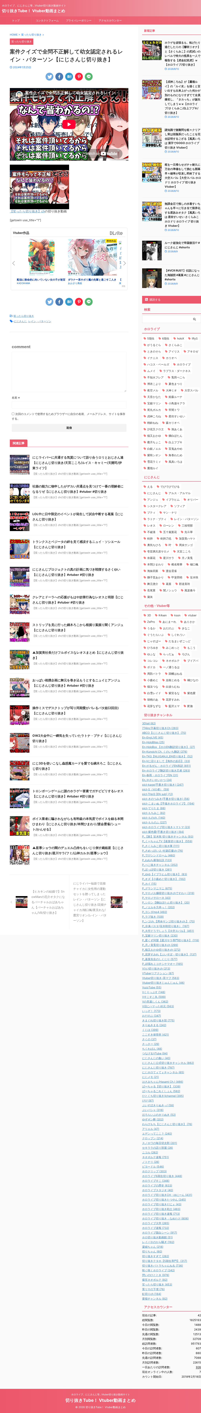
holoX (180, 338)
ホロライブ (184, 364)
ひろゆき (152, 647)
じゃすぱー (154, 641)
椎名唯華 (176, 564)
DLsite (116, 233)
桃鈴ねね (152, 422)
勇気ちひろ (154, 545)
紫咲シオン (154, 455)
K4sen (163, 615)
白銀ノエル (154, 448)
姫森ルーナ (175, 396)
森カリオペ (173, 422)
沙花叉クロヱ (155, 429)
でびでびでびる (170, 486)
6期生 (165, 338)
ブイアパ (192, 660)
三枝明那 (187, 525)
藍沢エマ (174, 706)
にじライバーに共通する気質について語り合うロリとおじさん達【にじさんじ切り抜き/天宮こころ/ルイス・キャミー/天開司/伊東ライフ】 (77, 462)
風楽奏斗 (190, 590)
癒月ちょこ (154, 442)
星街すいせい (177, 416)
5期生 (150, 338)
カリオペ (171, 358)
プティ (151, 512)
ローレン (168, 525)
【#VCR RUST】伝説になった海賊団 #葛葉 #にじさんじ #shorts (182, 275)
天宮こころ (184, 551)
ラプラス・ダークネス (177, 371)
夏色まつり (175, 383)
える (150, 486)
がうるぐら (154, 345)
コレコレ (152, 660)
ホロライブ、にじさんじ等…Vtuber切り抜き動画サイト (100, 1394)
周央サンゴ (186, 545)
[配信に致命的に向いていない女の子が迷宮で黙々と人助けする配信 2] (41, 258)
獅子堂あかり (155, 577)
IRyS (195, 338)
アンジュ (152, 499)
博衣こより (154, 383)
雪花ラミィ (154, 461)
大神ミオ (171, 390)
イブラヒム (173, 499)
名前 (16, 397)
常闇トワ (174, 409)
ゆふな (151, 654)
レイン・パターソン (39, 321)
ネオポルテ (173, 660)
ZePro (151, 621)
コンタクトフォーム (47, 20)
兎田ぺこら (178, 377)
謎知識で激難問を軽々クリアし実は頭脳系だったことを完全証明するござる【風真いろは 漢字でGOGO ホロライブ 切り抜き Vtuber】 (182, 138)
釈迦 (190, 706)
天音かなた (154, 396)
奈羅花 (151, 558)
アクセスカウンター (110, 20)
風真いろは (175, 461)
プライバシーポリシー (78, 20)
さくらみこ (175, 345)
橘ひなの (192, 680)
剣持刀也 (165, 538)
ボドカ (151, 667)
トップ (16, 20)
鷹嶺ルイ (152, 468)
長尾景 (151, 590)
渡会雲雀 (171, 571)
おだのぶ (168, 628)
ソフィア (179, 506)
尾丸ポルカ (154, 409)
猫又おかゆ (154, 435)
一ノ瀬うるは (171, 667)
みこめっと (173, 647)
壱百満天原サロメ (158, 551)
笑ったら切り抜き (24, 315)
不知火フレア (155, 377)
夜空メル (152, 390)
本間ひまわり (155, 564)
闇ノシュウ (170, 590)
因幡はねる (175, 673)
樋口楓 (194, 564)
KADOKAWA (23, 283)
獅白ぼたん (175, 435)
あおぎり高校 (75, 283)
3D (149, 615)
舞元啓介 (152, 583)
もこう (191, 647)
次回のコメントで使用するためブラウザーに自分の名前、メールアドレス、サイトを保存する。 (68, 416)
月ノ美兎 (187, 558)
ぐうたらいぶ (155, 634)
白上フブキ (175, 442)
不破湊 (151, 532)
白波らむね (173, 686)
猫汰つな (152, 686)
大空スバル (191, 390)
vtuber (192, 615)
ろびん (186, 654)
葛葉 (168, 583)
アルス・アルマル (180, 493)
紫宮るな (174, 693)
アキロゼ (192, 351)
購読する (155, 299)
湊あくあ (176, 429)
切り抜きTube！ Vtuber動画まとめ (33, 10)
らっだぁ (168, 654)
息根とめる (173, 680)
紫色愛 (191, 693)
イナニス (152, 358)
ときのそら (154, 351)
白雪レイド (154, 693)
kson (177, 615)
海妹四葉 (152, 571)
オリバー (192, 499)
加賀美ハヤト (187, 538)
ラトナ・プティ (156, 519)
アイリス (174, 351)
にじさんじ (20, 321)
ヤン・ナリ (170, 512)
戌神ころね (154, 416)
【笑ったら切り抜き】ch (27, 211)
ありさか (189, 621)
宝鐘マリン (154, 403)
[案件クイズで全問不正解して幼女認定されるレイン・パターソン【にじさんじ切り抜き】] (69, 77)
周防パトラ (154, 673)
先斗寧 (189, 532)
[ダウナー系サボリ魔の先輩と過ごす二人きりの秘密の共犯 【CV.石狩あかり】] (92, 258)
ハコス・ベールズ (158, 364)
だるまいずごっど (180, 641)
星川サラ (168, 558)
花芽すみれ (173, 699)
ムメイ (151, 371)
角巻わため (175, 455)
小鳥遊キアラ (177, 403)
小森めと (152, 680)
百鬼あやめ (175, 448)
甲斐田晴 (176, 577)
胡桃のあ (152, 699)
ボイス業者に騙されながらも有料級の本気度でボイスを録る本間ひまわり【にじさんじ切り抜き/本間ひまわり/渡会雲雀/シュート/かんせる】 (77, 824)
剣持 (150, 538)
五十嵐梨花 (170, 532)
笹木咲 (194, 577)
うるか (151, 628)
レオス (151, 525)
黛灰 (150, 596)
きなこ (186, 628)
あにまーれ (169, 621)
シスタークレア (156, 506)
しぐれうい (178, 634)
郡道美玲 (184, 583)
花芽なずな (154, 706)
